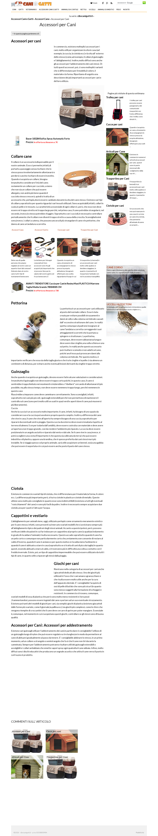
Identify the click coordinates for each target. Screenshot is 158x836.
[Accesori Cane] (22, 247)
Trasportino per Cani (57, 757)
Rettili (83, 9)
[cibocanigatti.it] (31, 3)
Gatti (21, 9)
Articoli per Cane (20, 757)
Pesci (118, 9)
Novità (126, 9)
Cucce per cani (53, 731)
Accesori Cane (42, 19)
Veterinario (31, 9)
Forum (94, 3)
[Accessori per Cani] (27, 741)
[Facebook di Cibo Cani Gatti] (103, 3)
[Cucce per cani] (68, 247)
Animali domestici (106, 9)
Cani (14, 9)
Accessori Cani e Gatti (49, 9)
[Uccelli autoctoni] (127, 319)
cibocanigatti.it (85, 16)
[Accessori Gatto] (45, 247)
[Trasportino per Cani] (91, 247)
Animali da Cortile (69, 9)
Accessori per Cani (21, 731)
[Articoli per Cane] (27, 766)
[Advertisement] (40, 16)
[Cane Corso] (127, 282)
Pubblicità (140, 833)
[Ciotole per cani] (118, 218)
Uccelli (92, 9)
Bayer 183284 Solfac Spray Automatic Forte (48, 138)
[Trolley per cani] (118, 110)
